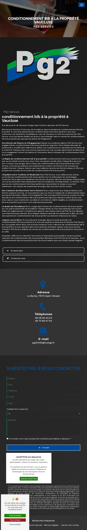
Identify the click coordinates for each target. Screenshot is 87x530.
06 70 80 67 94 (43, 320)
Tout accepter (15, 515)
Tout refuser (15, 520)
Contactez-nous (18, 258)
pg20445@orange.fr (43, 342)
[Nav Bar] (81, 5)
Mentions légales (51, 525)
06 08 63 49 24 (43, 317)
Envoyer (45, 447)
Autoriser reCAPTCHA (29, 479)
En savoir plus (17, 251)
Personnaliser (15, 524)
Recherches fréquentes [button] (43, 520)
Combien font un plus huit (17, 409)
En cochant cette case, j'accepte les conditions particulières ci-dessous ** (40, 439)
